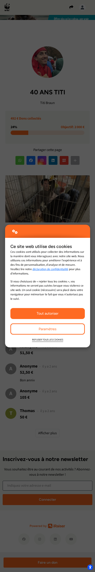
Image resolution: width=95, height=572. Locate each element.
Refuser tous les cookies (47, 340)
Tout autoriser (47, 313)
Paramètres (47, 329)
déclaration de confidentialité (50, 269)
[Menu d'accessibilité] (90, 567)
